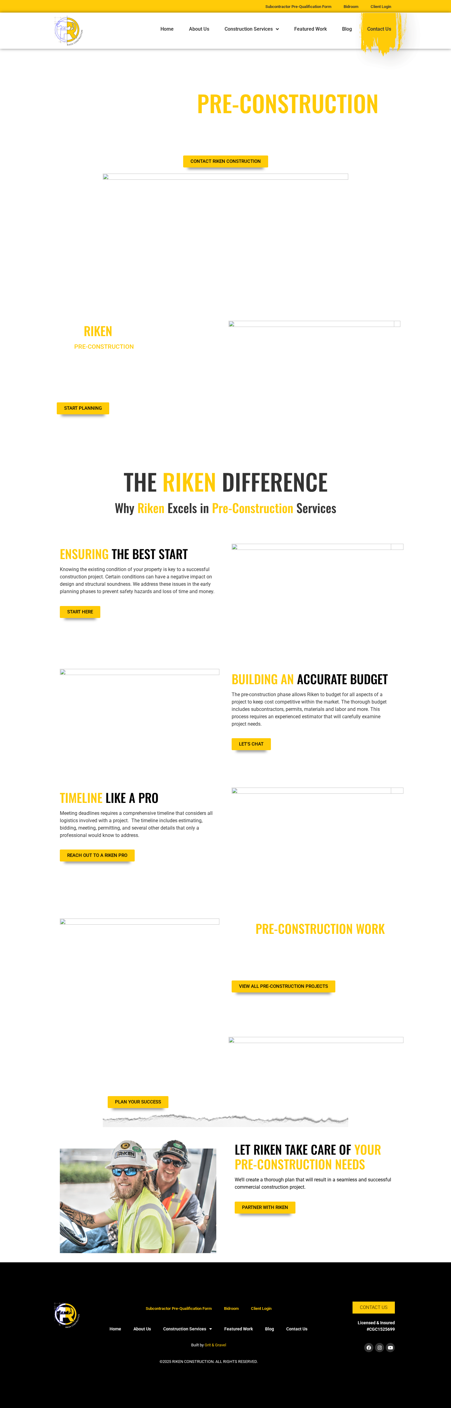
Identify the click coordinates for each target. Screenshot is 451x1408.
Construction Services (249, 29)
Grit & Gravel (215, 1345)
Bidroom (231, 1308)
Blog (347, 29)
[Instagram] (379, 1347)
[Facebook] (368, 1347)
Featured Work (310, 29)
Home (167, 29)
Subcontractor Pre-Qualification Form (179, 1308)
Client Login (261, 1308)
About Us (199, 29)
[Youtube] (390, 1347)
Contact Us (379, 29)
